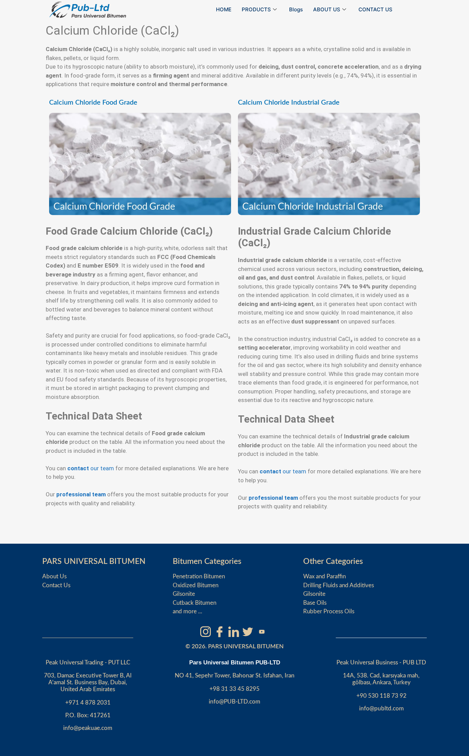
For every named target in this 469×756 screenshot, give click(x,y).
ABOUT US (326, 9)
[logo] (87, 10)
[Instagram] (205, 631)
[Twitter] (247, 631)
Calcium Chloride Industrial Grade (289, 102)
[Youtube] (261, 631)
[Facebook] (219, 631)
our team (102, 468)
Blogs (296, 9)
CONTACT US (375, 9)
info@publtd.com (381, 708)
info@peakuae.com (87, 728)
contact (78, 468)
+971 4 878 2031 (88, 703)
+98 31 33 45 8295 (234, 689)
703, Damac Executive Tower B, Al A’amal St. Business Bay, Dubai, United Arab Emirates (87, 682)
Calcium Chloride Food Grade (93, 102)
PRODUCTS (256, 9)
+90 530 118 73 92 (381, 696)
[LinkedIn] (233, 631)
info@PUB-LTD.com (234, 702)
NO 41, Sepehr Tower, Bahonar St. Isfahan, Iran (235, 675)
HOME (223, 9)
